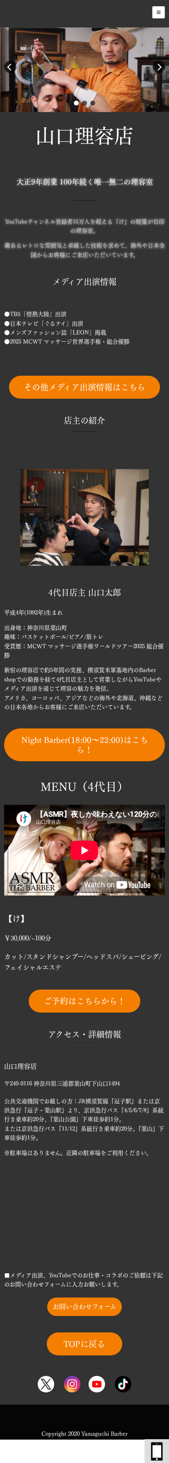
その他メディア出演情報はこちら (84, 387)
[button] (76, 103)
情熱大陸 (37, 314)
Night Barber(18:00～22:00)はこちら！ (84, 745)
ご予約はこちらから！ (84, 1001)
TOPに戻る (84, 1344)
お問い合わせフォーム (84, 1306)
